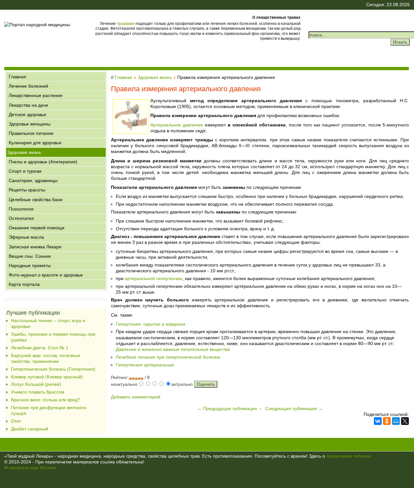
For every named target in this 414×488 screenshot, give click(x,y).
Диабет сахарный (29, 428)
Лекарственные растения (35, 95)
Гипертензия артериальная (145, 364)
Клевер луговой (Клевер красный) (47, 376)
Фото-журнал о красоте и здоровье (46, 274)
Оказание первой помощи (36, 227)
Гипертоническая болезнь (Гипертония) (53, 369)
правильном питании (348, 456)
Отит (16, 421)
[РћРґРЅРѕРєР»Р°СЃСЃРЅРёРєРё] (387, 421)
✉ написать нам (21, 467)
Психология (21, 208)
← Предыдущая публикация (227, 408)
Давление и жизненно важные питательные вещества (173, 349)
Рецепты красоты (27, 189)
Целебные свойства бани (35, 199)
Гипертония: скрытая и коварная (150, 324)
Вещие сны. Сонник (30, 256)
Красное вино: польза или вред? (45, 399)
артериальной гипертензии (153, 278)
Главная (17, 76)
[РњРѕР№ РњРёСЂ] (396, 421)
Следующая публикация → (294, 408)
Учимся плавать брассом (37, 392)
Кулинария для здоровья (35, 142)
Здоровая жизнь (24, 152)
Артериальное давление (176, 124)
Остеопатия (21, 218)
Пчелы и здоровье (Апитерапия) (43, 161)
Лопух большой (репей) (36, 384)
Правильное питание (31, 133)
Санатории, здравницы (33, 180)
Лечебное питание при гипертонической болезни (168, 357)
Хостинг (48, 467)
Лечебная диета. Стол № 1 (39, 347)
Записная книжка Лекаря (35, 246)
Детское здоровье (27, 114)
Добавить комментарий (135, 396)
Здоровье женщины (29, 123)
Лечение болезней (28, 86)
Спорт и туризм (25, 171)
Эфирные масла (26, 237)
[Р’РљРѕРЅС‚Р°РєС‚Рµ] (378, 421)
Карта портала (24, 284)
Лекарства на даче (28, 105)
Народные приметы (30, 265)
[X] (405, 421)
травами (126, 23)
